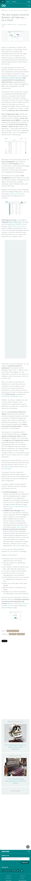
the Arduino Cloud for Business (12, 78)
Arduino (12, 634)
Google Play (5, 396)
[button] (29, 1)
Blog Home (4, 10)
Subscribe (25, 862)
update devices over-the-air (16, 226)
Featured (20, 634)
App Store (18, 396)
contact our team (15, 194)
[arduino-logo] (3, 5)
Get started (20, 527)
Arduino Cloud (12, 631)
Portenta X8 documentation (16, 506)
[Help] (27, 846)
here (27, 376)
